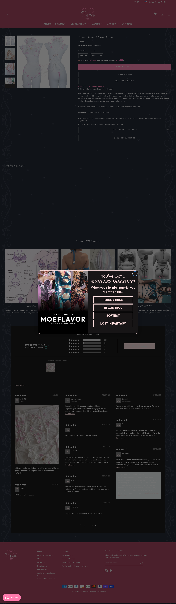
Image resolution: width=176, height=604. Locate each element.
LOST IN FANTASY (113, 323)
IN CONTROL (113, 308)
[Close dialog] (135, 273)
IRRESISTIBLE (113, 300)
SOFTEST (113, 315)
